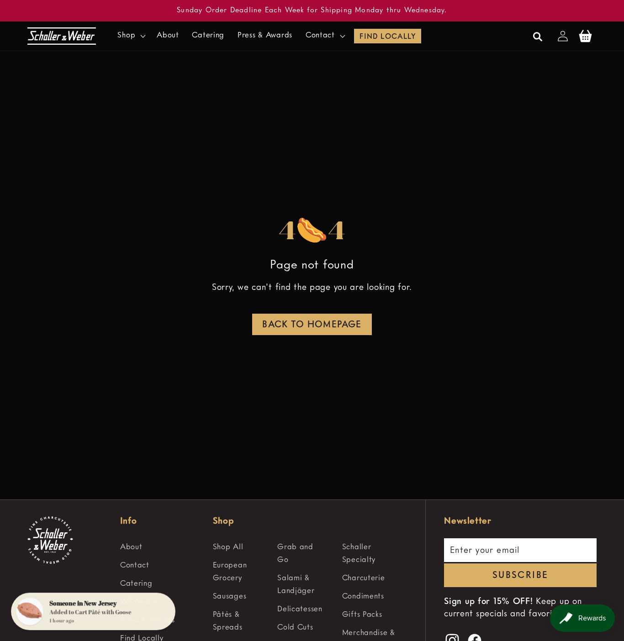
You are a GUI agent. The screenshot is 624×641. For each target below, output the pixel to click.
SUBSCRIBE (520, 576)
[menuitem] (162, 547)
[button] (130, 36)
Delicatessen (300, 609)
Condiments (363, 596)
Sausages (230, 596)
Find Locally (387, 37)
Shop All (228, 547)
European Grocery (230, 572)
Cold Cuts (295, 627)
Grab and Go (295, 553)
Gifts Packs (362, 615)
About (131, 547)
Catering (136, 584)
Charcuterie (363, 578)
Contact (134, 565)
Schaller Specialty (358, 553)
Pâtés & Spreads (228, 621)
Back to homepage (311, 325)
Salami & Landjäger (295, 584)
